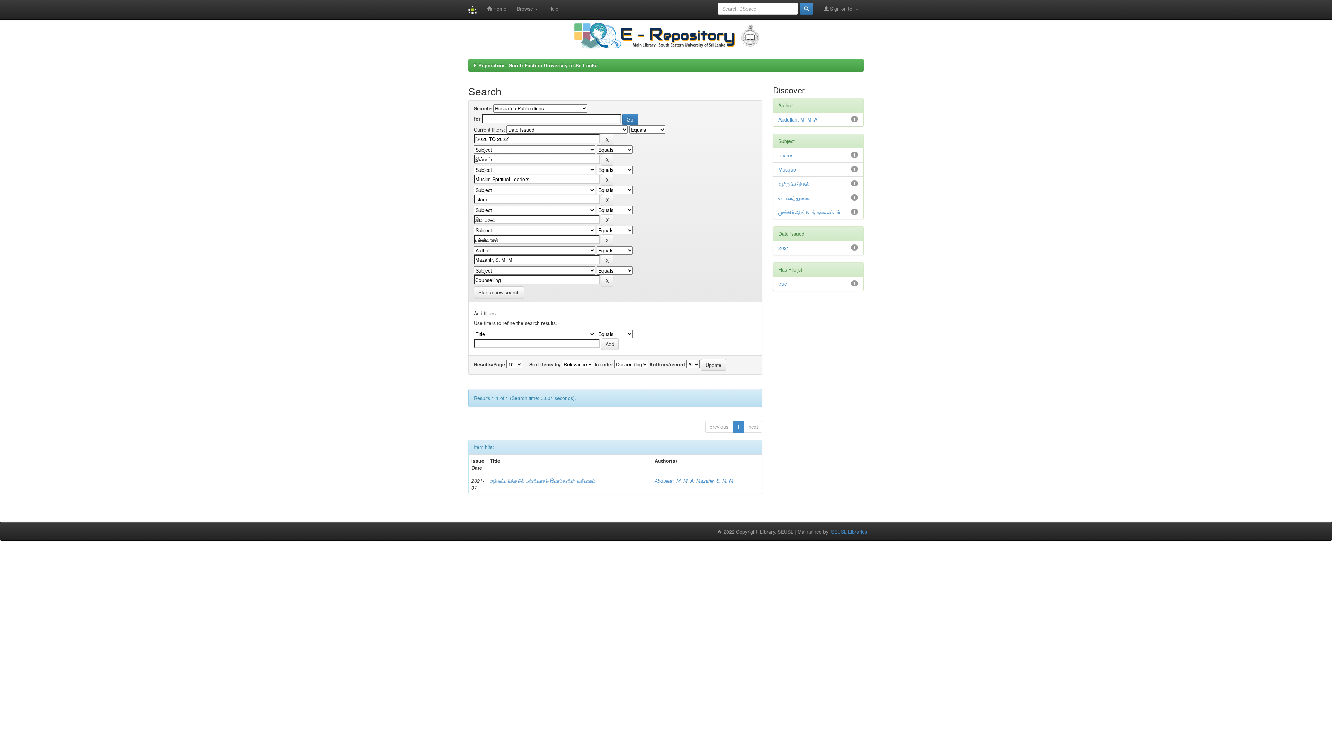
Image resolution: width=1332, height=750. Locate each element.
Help (553, 8)
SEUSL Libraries (849, 531)
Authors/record (667, 364)
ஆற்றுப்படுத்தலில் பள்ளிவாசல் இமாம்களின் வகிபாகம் (543, 480)
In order (604, 364)
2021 (783, 247)
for (477, 118)
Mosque (787, 169)
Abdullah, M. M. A (674, 480)
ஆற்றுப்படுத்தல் (793, 183)
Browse (526, 8)
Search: (483, 108)
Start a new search (499, 292)
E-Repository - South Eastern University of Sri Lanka (535, 65)
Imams (785, 155)
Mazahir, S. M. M (714, 480)
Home (499, 8)
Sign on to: (842, 8)
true (782, 283)
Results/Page (489, 364)
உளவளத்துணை (794, 197)
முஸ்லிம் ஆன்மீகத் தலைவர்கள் (809, 212)
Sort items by (545, 364)
